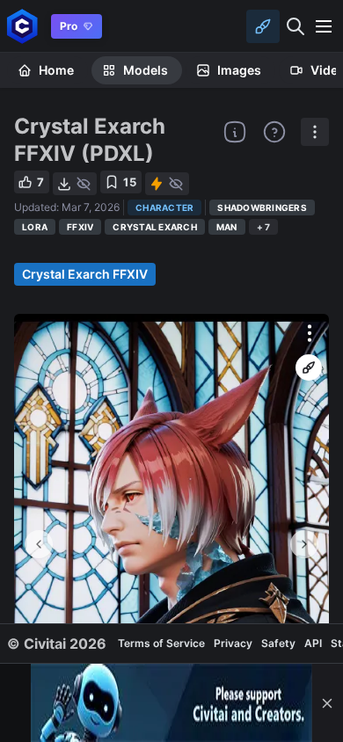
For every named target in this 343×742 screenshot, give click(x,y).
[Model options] (315, 132)
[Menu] (323, 26)
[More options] (309, 333)
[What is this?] (235, 132)
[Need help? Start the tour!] (274, 132)
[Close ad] (327, 703)
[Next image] (304, 544)
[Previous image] (39, 544)
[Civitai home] (22, 26)
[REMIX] (309, 367)
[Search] (295, 26)
